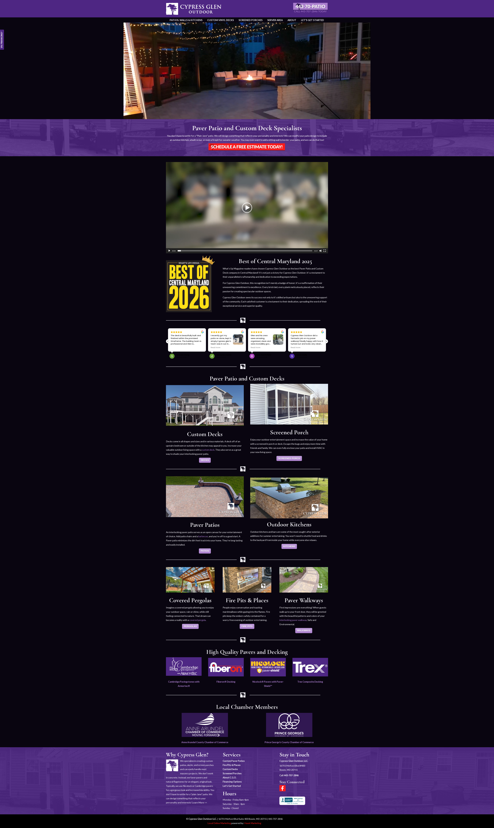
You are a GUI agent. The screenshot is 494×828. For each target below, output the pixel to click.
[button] (247, 208)
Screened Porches (232, 773)
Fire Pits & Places (232, 765)
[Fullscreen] (324, 250)
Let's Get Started (232, 785)
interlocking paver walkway (293, 620)
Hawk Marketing (252, 823)
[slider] (245, 250)
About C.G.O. (229, 777)
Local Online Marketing (219, 823)
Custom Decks (230, 769)
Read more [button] (175, 347)
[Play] (169, 250)
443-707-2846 (291, 775)
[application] (247, 207)
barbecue (203, 536)
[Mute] (320, 250)
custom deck (208, 449)
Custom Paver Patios (234, 760)
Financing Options (232, 781)
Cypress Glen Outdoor (193, 9)
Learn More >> (199, 802)
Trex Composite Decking (310, 681)
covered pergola (197, 620)
